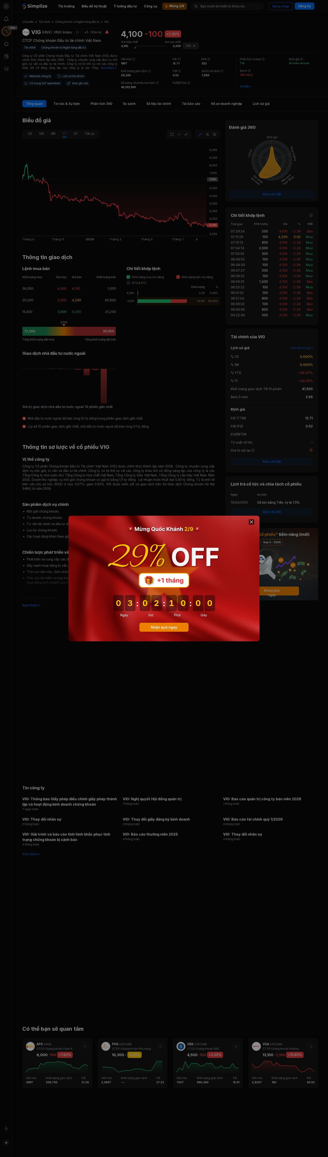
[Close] (251, 522)
